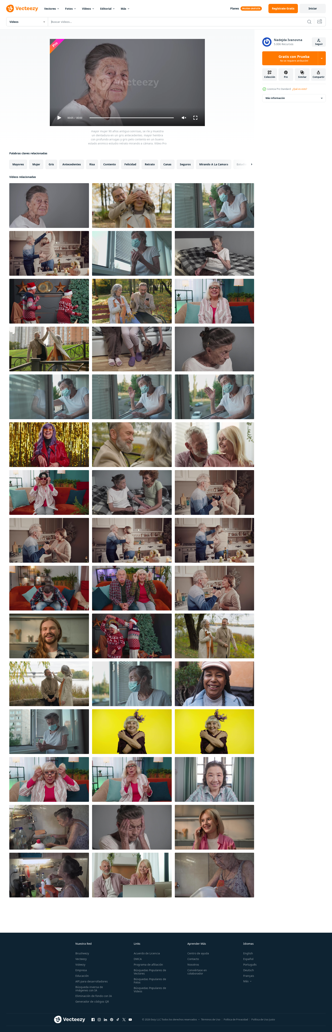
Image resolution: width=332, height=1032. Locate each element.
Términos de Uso (210, 1019)
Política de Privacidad (236, 1019)
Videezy (80, 964)
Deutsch (248, 970)
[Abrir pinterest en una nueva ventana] (111, 1019)
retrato (150, 164)
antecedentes (71, 164)
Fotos (69, 8)
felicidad (130, 164)
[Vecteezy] (22, 8)
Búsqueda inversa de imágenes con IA (89, 988)
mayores (18, 164)
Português (250, 964)
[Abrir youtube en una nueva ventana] (130, 1019)
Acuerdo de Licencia (147, 953)
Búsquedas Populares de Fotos (150, 980)
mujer (36, 164)
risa (92, 164)
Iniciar (313, 8)
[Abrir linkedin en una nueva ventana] (105, 1019)
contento (109, 164)
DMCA (138, 959)
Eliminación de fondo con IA (93, 996)
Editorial (105, 8)
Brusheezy (82, 953)
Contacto (193, 959)
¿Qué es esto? (299, 89)
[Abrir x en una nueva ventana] (124, 1019)
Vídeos (86, 8)
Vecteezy (81, 959)
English (248, 953)
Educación (82, 976)
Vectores (50, 8)
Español (248, 959)
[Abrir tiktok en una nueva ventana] (117, 1019)
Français (248, 976)
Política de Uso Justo (263, 1019)
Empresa (81, 970)
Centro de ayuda (198, 953)
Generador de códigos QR (92, 1001)
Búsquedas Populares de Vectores (150, 971)
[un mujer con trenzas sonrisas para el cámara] (214, 683)
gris (51, 164)
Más (123, 8)
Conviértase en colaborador (197, 971)
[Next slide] (248, 164)
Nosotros (193, 964)
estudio (242, 164)
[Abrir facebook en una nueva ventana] (93, 1019)
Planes (234, 8)
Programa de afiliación (148, 964)
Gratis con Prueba (294, 58)
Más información (275, 98)
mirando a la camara (213, 164)
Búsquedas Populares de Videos (150, 989)
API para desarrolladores (91, 981)
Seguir (319, 44)
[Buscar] (309, 21)
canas (167, 164)
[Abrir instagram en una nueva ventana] (99, 1019)
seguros (185, 164)
